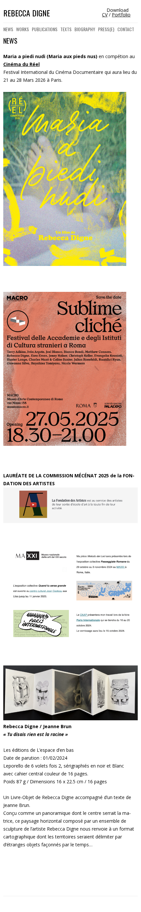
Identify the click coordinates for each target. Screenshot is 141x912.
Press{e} (106, 29)
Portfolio (121, 14)
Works (22, 29)
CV (105, 14)
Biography (84, 29)
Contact (125, 29)
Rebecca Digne (26, 13)
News (8, 29)
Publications (44, 29)
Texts (65, 29)
